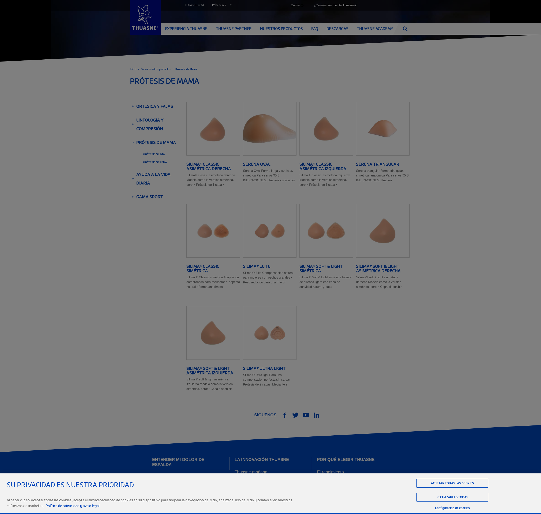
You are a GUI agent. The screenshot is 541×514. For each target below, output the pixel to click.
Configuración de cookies (452, 508)
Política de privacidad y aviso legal (73, 505)
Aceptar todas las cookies (452, 483)
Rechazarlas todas (452, 497)
